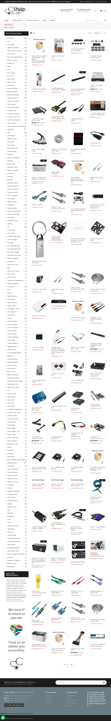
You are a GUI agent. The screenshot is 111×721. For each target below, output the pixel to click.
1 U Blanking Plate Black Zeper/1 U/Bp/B (58, 89)
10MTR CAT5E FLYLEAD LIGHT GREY (58, 208)
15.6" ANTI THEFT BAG (39, 289)
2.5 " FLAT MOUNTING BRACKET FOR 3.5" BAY (39, 468)
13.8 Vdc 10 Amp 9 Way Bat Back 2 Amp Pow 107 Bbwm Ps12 (78, 240)
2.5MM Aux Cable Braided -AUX (95, 498)
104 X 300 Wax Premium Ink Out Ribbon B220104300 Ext (77, 180)
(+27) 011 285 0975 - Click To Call (18, 701)
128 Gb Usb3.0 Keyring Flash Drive (39, 262)
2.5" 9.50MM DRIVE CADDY (77, 468)
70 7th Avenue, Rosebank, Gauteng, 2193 (21, 696)
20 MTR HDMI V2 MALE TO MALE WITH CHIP (58, 524)
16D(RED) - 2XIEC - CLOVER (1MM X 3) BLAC (96, 319)
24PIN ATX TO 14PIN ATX (77, 649)
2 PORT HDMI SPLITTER (75, 409)
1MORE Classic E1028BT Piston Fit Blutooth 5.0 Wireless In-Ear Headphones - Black (58, 351)
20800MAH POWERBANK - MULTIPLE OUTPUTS (97, 554)
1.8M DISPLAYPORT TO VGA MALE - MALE (58, 117)
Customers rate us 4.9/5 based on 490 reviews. (20, 713)
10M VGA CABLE (37, 205)
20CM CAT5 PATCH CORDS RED (77, 592)
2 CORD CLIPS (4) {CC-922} (58, 374)
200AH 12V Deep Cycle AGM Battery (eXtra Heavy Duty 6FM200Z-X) (39, 560)
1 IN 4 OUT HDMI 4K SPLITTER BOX (77, 49)
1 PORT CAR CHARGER (39, 89)
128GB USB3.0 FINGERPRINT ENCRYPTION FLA (57, 238)
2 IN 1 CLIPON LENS (77, 380)
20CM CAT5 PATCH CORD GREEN (57, 592)
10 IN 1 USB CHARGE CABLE (38, 150)
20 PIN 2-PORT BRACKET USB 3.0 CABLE (76, 528)
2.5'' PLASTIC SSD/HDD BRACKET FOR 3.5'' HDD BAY (97, 468)
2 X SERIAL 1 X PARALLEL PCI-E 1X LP (97, 437)
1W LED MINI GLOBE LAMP (38, 381)
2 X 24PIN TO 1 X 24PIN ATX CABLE (37, 437)
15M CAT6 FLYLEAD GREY (57, 290)
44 (71, 664)
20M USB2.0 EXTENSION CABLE (38, 621)
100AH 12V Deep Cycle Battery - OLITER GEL (39, 178)
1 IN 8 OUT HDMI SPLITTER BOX (96, 57)
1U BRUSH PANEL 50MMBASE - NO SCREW (96, 345)
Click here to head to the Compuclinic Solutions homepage (16, 596)
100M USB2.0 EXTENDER (55, 173)
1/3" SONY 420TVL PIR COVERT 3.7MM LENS (97, 114)
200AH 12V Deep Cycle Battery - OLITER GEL (58, 559)
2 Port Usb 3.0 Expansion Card (95, 405)
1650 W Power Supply (78, 318)
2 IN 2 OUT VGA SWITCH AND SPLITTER (37, 408)
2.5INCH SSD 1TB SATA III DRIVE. (57, 485)
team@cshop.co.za (85, 9)
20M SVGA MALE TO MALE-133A (96, 592)
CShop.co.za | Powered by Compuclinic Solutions (20, 718)
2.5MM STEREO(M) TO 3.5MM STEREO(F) (39, 527)
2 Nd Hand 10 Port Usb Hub (58, 407)
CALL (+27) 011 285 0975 (66, 9)
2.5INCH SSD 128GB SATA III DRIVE (38, 485)
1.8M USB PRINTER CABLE (77, 119)
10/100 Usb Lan (95, 143)
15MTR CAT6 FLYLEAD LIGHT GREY (97, 290)
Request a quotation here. (24, 692)
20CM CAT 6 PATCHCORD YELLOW (39, 592)
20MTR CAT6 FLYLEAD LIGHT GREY (97, 620)
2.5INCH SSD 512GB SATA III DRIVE (77, 485)
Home (6, 27)
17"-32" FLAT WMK (38, 347)
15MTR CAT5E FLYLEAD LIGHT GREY (78, 288)
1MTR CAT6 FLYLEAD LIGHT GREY (78, 348)
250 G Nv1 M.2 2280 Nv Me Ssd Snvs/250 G (97, 645)
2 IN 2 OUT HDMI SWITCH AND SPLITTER (96, 374)
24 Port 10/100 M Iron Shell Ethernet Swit (58, 649)
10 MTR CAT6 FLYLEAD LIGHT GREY (58, 150)
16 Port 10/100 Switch (39, 316)
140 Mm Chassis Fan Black (96, 239)
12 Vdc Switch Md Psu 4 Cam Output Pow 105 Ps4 (78, 210)
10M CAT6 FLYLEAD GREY (96, 178)
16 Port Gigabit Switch (58, 306)
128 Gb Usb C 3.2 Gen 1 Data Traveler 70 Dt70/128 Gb (97, 206)
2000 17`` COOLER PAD (97, 527)
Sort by (90, 33)
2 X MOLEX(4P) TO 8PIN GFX (57, 437)
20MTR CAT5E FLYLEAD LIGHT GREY (78, 618)
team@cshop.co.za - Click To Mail (18, 698)
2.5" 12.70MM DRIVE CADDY (57, 468)
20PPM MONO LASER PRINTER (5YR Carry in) (39, 645)
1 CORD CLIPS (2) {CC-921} (58, 57)
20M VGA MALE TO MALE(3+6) (57, 619)
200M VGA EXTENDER (78, 562)
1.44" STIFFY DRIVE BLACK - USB (38, 119)
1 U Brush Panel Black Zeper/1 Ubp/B (78, 90)
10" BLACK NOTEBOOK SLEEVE (78, 150)
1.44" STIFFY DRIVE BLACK (96, 86)
